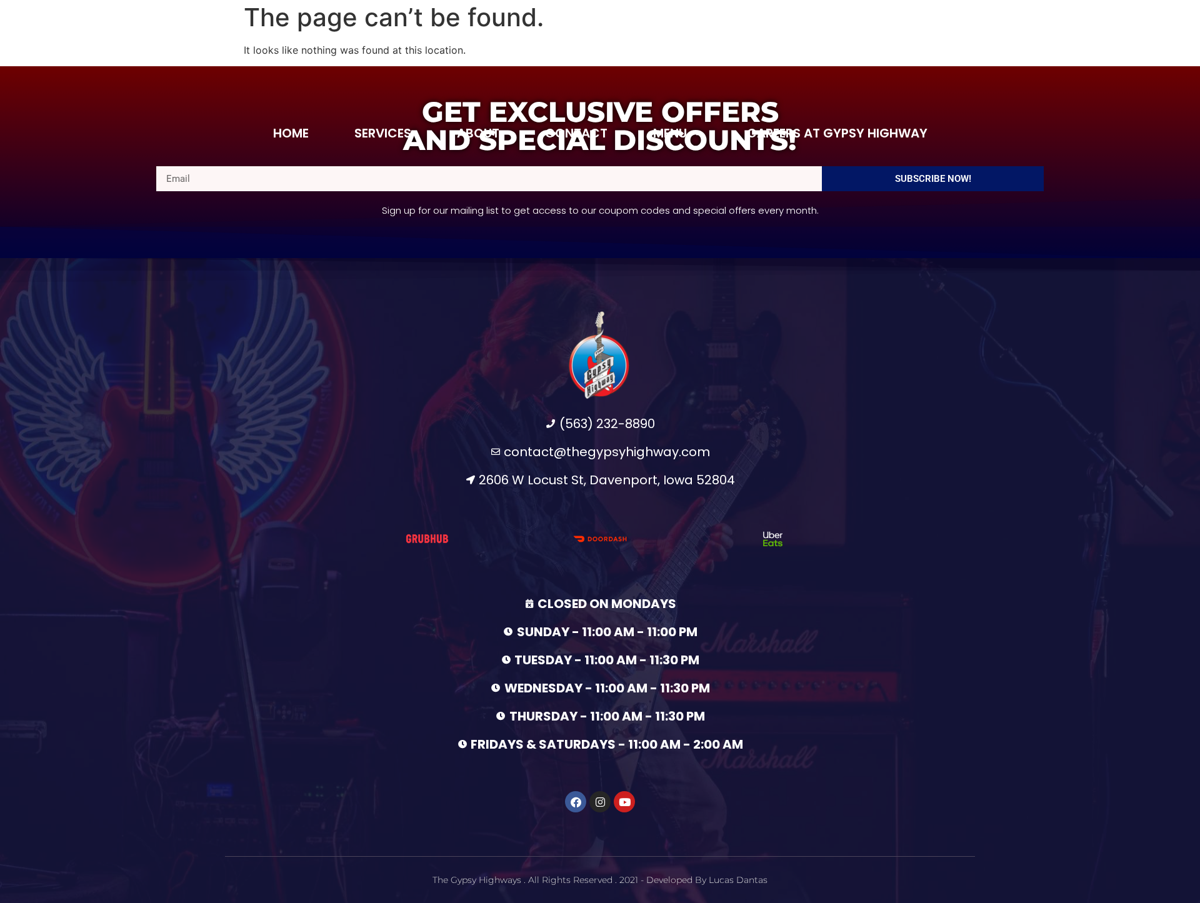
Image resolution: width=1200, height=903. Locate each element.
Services (382, 133)
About (478, 133)
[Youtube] (624, 801)
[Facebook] (575, 801)
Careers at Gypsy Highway (837, 133)
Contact (576, 133)
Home (291, 133)
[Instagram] (600, 801)
